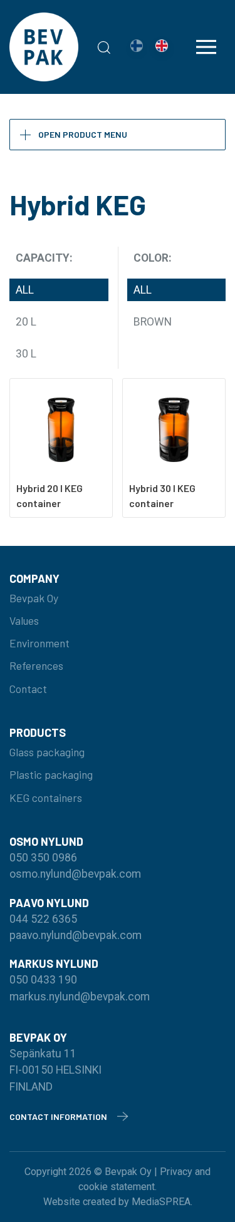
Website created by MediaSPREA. (117, 1202)
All (25, 290)
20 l (26, 322)
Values (24, 620)
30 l (26, 353)
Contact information (58, 1116)
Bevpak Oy (33, 598)
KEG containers (45, 797)
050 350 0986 (43, 857)
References (36, 665)
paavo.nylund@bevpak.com (75, 935)
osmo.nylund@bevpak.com (75, 874)
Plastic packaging (51, 774)
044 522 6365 (43, 919)
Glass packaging (47, 752)
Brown (152, 322)
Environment (39, 643)
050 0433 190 (43, 979)
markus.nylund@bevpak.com (79, 996)
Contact (28, 689)
